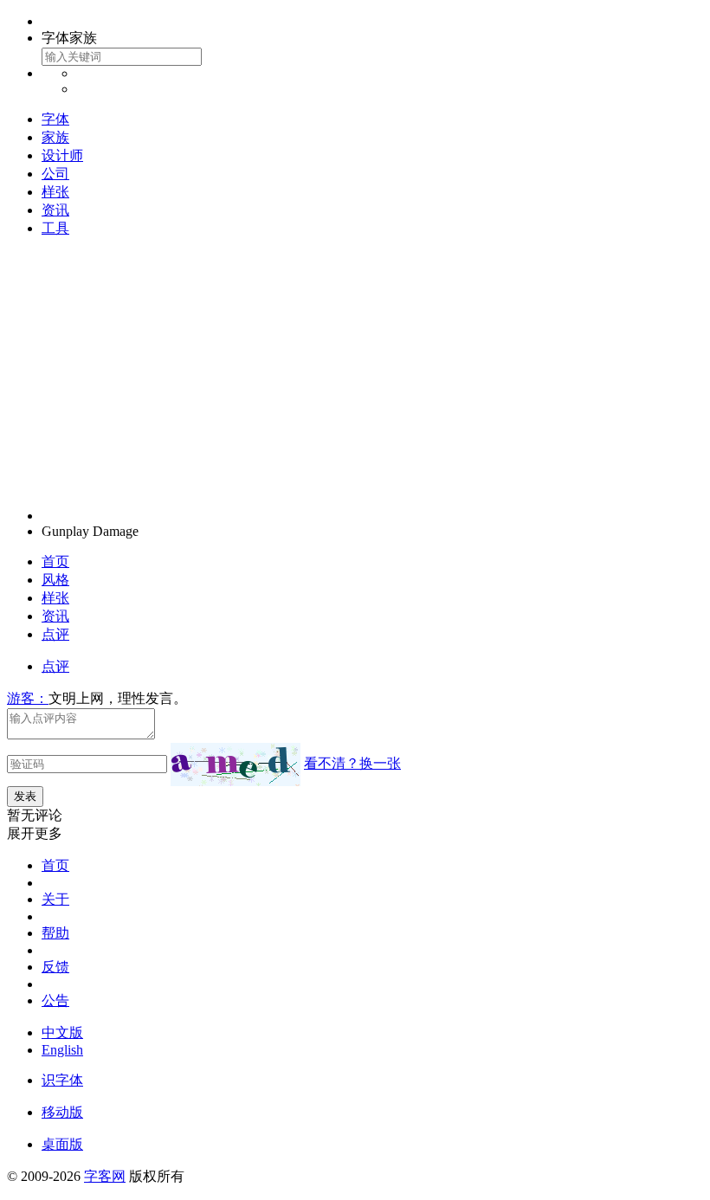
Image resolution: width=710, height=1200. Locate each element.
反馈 (55, 966)
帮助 (55, 933)
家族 (55, 137)
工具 (55, 228)
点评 (55, 634)
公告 (55, 1000)
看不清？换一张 (352, 763)
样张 (55, 191)
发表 (25, 796)
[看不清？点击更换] (235, 764)
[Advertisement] (355, 373)
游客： (27, 698)
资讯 (55, 210)
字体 (55, 119)
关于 (55, 899)
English (62, 1049)
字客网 (105, 1176)
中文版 (62, 1032)
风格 (55, 579)
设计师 (62, 155)
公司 (55, 173)
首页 (55, 561)
